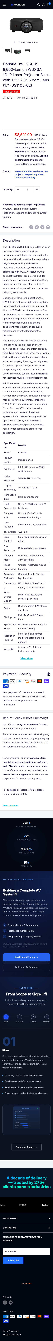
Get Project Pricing (25, 957)
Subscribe (13, 1260)
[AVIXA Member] (26, 1284)
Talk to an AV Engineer (26, 967)
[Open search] (38, 4)
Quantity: (8, 189)
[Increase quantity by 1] (37, 189)
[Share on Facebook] (31, 227)
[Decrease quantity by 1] (18, 189)
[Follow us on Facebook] (5, 1302)
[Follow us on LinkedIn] (11, 1302)
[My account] (43, 5)
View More (26, 658)
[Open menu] (4, 5)
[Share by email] (48, 227)
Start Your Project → (26, 1147)
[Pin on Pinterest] (37, 227)
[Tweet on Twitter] (42, 227)
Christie (7, 97)
